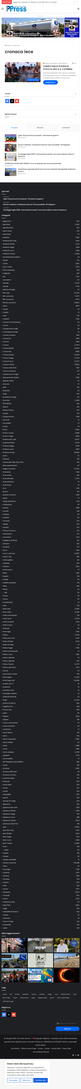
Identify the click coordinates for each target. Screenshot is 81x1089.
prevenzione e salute (10, 674)
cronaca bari (7, 351)
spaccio (5, 797)
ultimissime (6, 892)
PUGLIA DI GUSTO (9, 703)
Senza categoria (8, 752)
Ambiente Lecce (8, 250)
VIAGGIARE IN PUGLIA (10, 911)
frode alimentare (8, 482)
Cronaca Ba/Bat (8, 348)
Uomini (5, 898)
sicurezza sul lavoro (9, 775)
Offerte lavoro (7, 625)
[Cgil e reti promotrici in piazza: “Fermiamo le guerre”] (10, 138)
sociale (5, 788)
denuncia (6, 384)
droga (5, 394)
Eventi (5, 429)
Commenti (66, 128)
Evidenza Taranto (9, 452)
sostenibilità (7, 794)
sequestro (6, 755)
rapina (5, 713)
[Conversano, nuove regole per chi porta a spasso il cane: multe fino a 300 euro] (40, 960)
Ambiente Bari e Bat (9, 241)
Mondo (5, 589)
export (5, 456)
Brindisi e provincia (9, 302)
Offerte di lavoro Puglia (28, 1048)
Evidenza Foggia (8, 446)
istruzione (6, 547)
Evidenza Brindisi (8, 442)
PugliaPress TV (8, 706)
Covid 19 (6, 342)
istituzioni (6, 543)
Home (8, 45)
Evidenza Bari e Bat (9, 439)
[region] (27, 1072)
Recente (40, 128)
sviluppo (5, 856)
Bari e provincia (8, 296)
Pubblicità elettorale (9, 697)
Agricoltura (6, 224)
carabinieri (25, 994)
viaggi (5, 908)
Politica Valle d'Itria (9, 667)
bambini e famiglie (9, 289)
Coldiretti (6, 319)
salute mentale (8, 742)
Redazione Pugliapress (51, 63)
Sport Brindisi (7, 833)
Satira (6, 850)
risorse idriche (7, 732)
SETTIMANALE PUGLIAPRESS (13, 762)
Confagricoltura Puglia (10, 328)
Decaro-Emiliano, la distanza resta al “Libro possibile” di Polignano (44, 145)
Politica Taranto (8, 664)
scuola (5, 749)
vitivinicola (6, 918)
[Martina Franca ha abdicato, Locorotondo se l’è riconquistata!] (14, 945)
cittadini (5, 312)
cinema (5, 309)
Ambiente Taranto (9, 254)
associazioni (7, 280)
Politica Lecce (7, 654)
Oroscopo (6, 628)
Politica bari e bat (9, 638)
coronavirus (7, 338)
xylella (5, 928)
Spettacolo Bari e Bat (10, 807)
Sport (5, 827)
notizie (15, 998)
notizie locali (7, 618)
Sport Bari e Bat (8, 830)
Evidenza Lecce (8, 449)
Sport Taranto (7, 843)
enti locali (6, 420)
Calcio (5, 306)
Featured (6, 459)
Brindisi (17, 994)
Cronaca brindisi (8, 355)
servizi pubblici (8, 758)
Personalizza (13, 1080)
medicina (6, 566)
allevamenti (7, 234)
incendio (6, 511)
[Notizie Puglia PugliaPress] (16, 9)
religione (6, 719)
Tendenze (6, 872)
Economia (6, 400)
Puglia (5, 700)
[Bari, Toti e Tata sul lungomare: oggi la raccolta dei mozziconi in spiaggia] (66, 960)
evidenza (42, 994)
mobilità (5, 579)
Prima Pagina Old (8, 680)
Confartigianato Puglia (10, 332)
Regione (5, 716)
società (5, 791)
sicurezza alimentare (10, 771)
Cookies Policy (56, 1048)
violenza (5, 915)
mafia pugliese (8, 560)
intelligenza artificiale (10, 540)
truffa (5, 885)
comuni (5, 325)
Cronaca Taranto (8, 364)
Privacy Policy (66, 1048)
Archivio (40, 1048)
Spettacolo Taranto (9, 820)
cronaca (33, 994)
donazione (6, 390)
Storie (5, 846)
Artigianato (6, 273)
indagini (5, 524)
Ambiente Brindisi (9, 244)
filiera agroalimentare (10, 465)
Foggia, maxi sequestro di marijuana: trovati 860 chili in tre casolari (35, 2)
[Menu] (3, 9)
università (6, 895)
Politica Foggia (8, 648)
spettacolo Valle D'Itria (10, 824)
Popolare (14, 128)
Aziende (5, 286)
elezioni (5, 407)
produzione (6, 687)
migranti (5, 576)
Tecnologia (6, 869)
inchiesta (6, 514)
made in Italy (7, 556)
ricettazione (7, 729)
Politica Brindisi (8, 641)
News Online (7, 612)
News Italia (6, 609)
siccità (5, 765)
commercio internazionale (11, 322)
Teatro (5, 866)
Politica (5, 635)
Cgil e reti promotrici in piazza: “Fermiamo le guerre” (38, 135)
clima (4, 315)
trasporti (6, 882)
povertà (5, 670)
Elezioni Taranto (8, 410)
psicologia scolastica (10, 693)
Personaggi (6, 631)
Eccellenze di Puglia (9, 397)
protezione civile (8, 690)
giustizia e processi (9, 495)
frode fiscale (7, 485)
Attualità (6, 283)
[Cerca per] (78, 9)
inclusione (6, 521)
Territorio (6, 876)
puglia (33, 998)
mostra (5, 596)
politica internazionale (10, 651)
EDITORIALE (7, 403)
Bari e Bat (6, 293)
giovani (5, 491)
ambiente (6, 237)
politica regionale (8, 661)
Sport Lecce (7, 840)
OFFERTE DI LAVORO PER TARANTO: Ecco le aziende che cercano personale (33, 163)
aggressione (7, 221)
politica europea (8, 644)
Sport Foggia (7, 837)
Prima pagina (7, 677)
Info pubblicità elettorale (41, 1052)
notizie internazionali (10, 615)
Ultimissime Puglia (8, 1001)
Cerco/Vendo (15, 1048)
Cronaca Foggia (8, 358)
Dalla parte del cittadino (11, 377)
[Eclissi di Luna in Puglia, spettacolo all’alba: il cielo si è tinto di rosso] (66, 975)
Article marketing (8, 270)
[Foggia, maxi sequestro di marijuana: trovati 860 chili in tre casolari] (40, 945)
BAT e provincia (8, 299)
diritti (4, 387)
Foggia (50, 994)
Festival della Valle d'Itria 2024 (13, 462)
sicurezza (6, 768)
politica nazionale (9, 657)
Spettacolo (6, 804)
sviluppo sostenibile (9, 859)
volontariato (7, 925)
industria (6, 527)
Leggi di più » (50, 82)
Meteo (5, 573)
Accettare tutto (40, 1080)
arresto (5, 263)
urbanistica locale (9, 902)
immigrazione (7, 504)
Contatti (47, 1048)
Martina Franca (65, 994)
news (4, 605)
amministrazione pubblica (11, 257)
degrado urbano (8, 381)
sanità (5, 745)
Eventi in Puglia (8, 436)
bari (11, 994)
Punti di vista (7, 710)
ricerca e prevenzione (10, 723)
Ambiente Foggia (8, 247)
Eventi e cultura (8, 433)
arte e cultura (7, 267)
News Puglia (6, 998)
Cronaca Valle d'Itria (9, 368)
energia (5, 413)
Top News (6, 879)
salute (5, 736)
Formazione (7, 472)
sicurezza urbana (8, 778)
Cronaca (6, 345)
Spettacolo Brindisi (9, 811)
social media (7, 784)
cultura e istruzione (9, 371)
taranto (52, 998)
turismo (5, 889)
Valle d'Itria (6, 905)
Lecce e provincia (9, 553)
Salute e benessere (9, 739)
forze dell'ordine (8, 478)
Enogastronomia (8, 416)
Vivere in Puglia (8, 921)
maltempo (6, 563)
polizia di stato (24, 998)
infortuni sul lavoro (9, 530)
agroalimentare (8, 228)
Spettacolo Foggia (9, 814)
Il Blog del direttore (9, 501)
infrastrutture (7, 534)
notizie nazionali (8, 622)
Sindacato (6, 781)
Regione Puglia (42, 998)
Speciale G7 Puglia (9, 801)
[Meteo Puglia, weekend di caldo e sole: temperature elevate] (40, 975)
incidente (6, 517)
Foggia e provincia (9, 469)
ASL (4, 276)
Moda (5, 586)
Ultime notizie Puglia (63, 998)
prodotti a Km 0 (8, 683)
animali (5, 260)
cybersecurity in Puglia (10, 374)
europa (5, 426)
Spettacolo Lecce (9, 817)
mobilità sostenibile (9, 583)
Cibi (5, 592)
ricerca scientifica (9, 726)
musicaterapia (7, 602)
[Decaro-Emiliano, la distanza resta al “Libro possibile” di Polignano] (10, 148)
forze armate (7, 475)
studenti (5, 853)
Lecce (56, 994)
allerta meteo (7, 231)
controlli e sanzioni (9, 335)
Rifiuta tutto (27, 1080)
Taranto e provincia (9, 863)
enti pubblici (7, 423)
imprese (5, 508)
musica (5, 599)
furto (4, 488)
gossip (5, 498)
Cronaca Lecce (8, 361)
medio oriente (7, 570)
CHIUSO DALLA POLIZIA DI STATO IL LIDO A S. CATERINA (57, 68)
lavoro (5, 550)
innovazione (7, 537)
